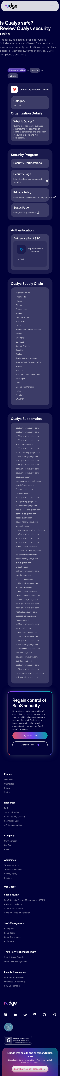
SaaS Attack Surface (13, 908)
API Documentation (13, 825)
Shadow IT (9, 928)
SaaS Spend (9, 933)
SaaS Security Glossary (14, 816)
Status (7, 792)
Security (35, 70)
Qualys (12, 75)
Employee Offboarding (14, 981)
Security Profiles (11, 812)
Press (6, 849)
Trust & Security (11, 865)
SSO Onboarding (12, 986)
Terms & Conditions (13, 869)
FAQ (6, 808)
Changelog (9, 784)
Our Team (8, 845)
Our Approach (10, 841)
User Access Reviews (14, 977)
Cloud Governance (12, 937)
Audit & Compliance (13, 904)
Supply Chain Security (14, 957)
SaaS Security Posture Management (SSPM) (24, 900)
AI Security (9, 941)
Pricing (7, 788)
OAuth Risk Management (15, 961)
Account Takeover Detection (17, 912)
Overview (8, 779)
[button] (52, 6)
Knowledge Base (11, 821)
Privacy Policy (10, 873)
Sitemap (8, 878)
